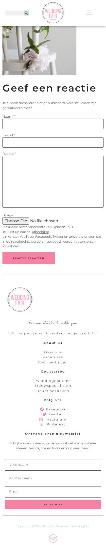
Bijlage (7, 215)
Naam (8, 116)
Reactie (9, 153)
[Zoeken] (26, 13)
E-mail (8, 135)
